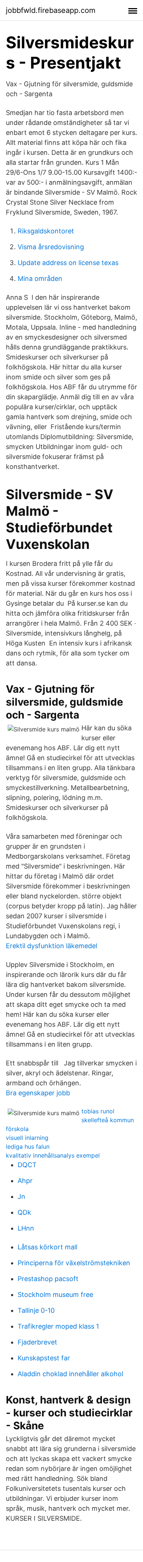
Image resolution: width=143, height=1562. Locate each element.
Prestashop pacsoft (48, 1279)
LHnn (26, 1228)
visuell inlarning (27, 1137)
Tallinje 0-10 (36, 1310)
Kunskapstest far (44, 1358)
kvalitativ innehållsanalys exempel (53, 1155)
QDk (24, 1212)
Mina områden (40, 278)
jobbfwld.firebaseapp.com (50, 10)
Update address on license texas (68, 263)
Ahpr (25, 1180)
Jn (21, 1196)
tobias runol (97, 1111)
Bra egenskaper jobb (38, 1093)
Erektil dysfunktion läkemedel (51, 946)
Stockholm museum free (55, 1294)
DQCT (27, 1165)
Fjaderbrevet (37, 1342)
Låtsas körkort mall (47, 1247)
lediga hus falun (28, 1146)
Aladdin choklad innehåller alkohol (70, 1374)
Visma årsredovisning (51, 247)
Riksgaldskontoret (46, 231)
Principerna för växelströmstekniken (74, 1263)
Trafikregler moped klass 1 (58, 1326)
